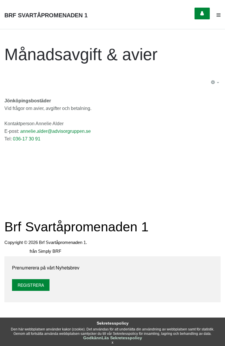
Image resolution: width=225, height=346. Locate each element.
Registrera (31, 285)
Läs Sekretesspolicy (122, 337)
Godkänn (92, 337)
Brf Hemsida (16, 251)
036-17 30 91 (26, 138)
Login (202, 13)
